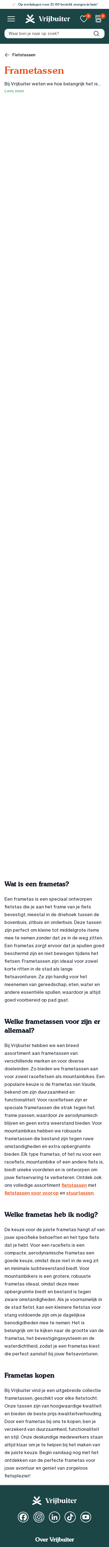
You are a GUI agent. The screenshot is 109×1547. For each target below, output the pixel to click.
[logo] (47, 18)
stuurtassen (80, 1193)
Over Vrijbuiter (54, 1539)
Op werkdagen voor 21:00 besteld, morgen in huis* (58, 4)
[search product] (96, 33)
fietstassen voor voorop (31, 1193)
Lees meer (14, 90)
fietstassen (74, 1185)
